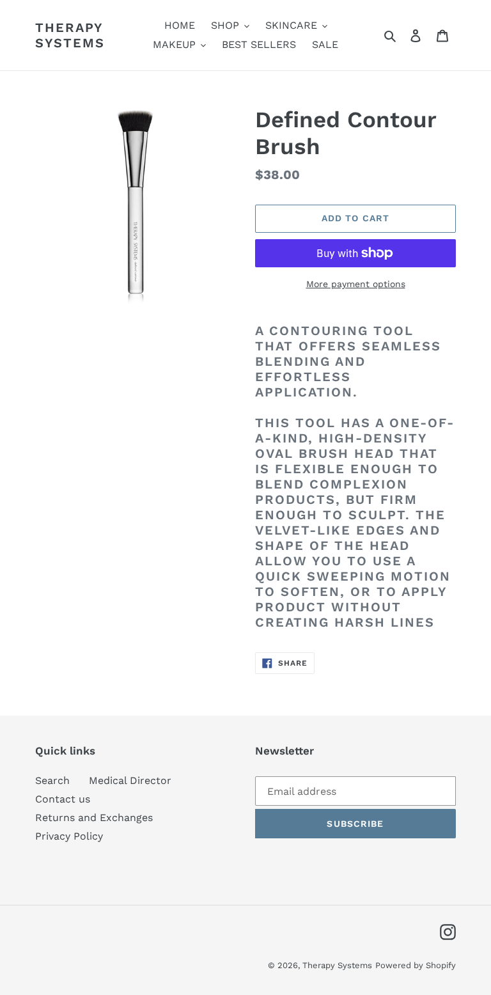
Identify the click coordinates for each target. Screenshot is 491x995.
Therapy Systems (70, 35)
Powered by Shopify (415, 965)
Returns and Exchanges (94, 817)
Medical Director (130, 780)
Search (52, 780)
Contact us (62, 799)
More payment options (355, 284)
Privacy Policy (69, 836)
